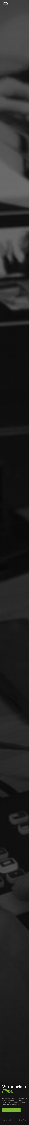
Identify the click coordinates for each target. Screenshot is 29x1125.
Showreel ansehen (10, 1110)
